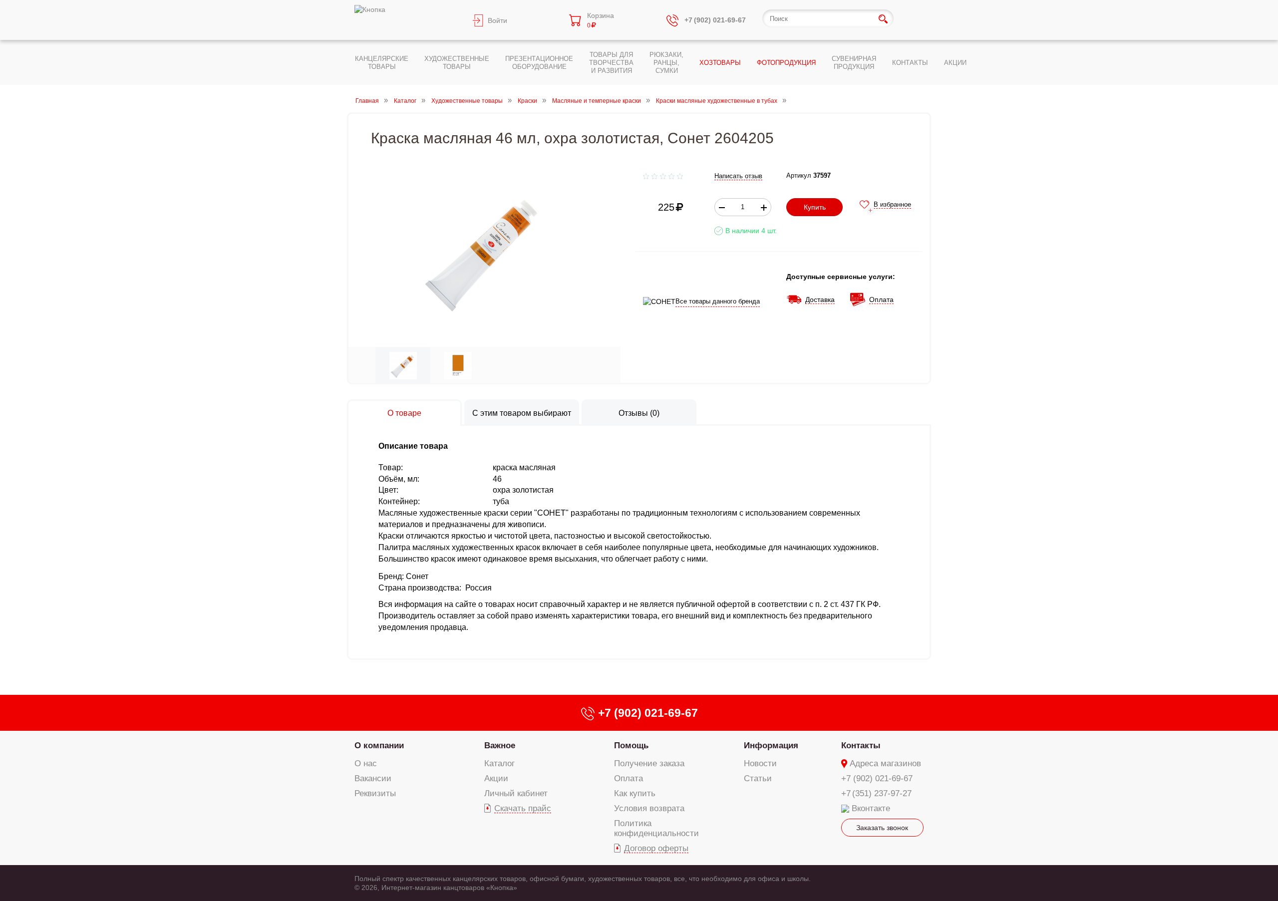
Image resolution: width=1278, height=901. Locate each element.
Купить (815, 207)
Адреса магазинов (885, 763)
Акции (496, 778)
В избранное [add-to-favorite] (892, 204)
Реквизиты (375, 793)
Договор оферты (656, 848)
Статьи (758, 778)
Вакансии (372, 778)
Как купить (634, 793)
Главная (367, 100)
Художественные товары (467, 100)
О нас (365, 763)
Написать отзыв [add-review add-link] (738, 176)
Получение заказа (649, 763)
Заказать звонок (882, 828)
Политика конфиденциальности (656, 828)
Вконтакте (871, 808)
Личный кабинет (516, 793)
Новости (760, 763)
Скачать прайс (522, 808)
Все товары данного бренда (717, 301)
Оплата (628, 778)
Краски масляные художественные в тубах (716, 100)
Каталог (405, 100)
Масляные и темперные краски (596, 100)
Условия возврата (649, 808)
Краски (527, 100)
